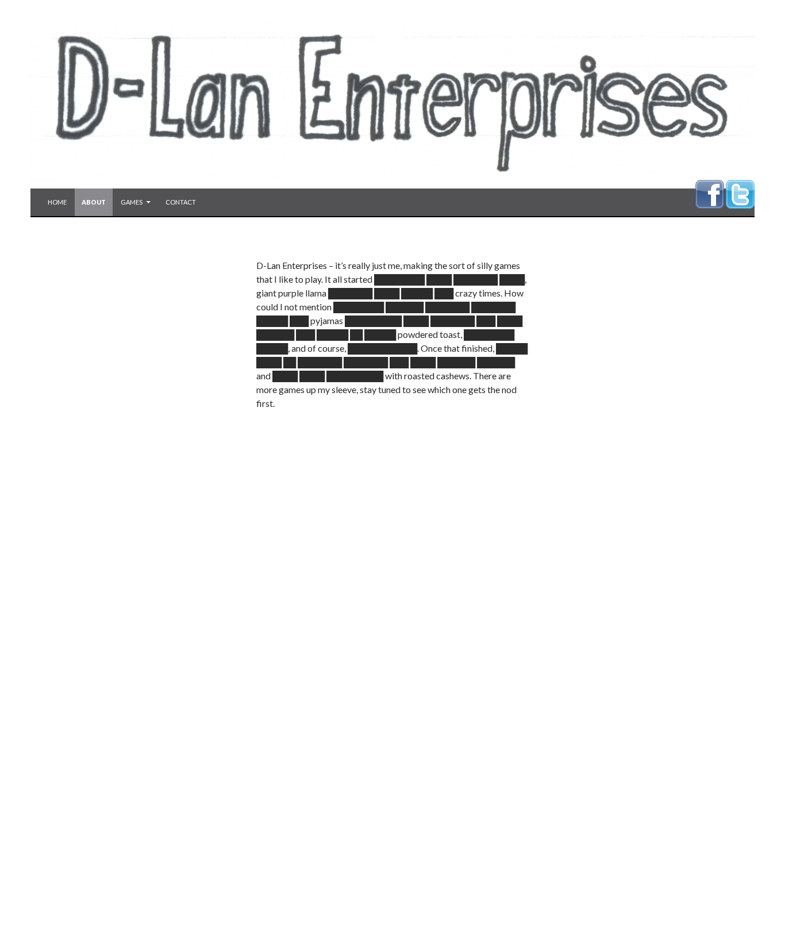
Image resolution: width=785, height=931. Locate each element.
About (94, 202)
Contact (181, 202)
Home (57, 202)
